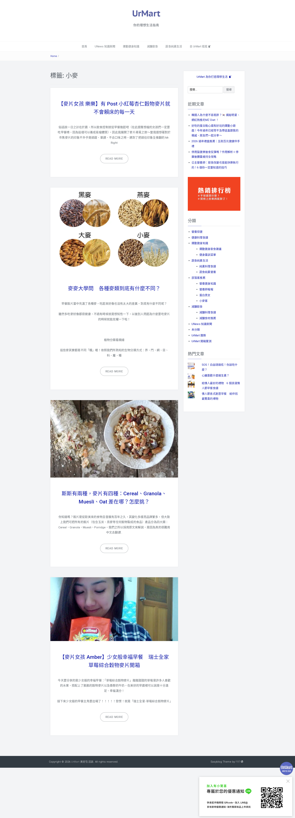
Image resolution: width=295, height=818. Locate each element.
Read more (114, 158)
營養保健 (197, 231)
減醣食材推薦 (207, 318)
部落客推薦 (198, 277)
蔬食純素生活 (173, 46)
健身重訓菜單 (207, 254)
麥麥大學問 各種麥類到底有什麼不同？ (114, 288)
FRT (238, 761)
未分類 (196, 329)
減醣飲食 (152, 46)
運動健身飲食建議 (210, 249)
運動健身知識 (131, 46)
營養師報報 (206, 289)
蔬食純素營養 (207, 272)
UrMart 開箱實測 (202, 341)
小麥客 (203, 300)
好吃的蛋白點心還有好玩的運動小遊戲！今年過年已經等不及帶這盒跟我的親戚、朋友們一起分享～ (215, 130)
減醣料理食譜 (207, 312)
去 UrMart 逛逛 (199, 46)
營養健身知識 (207, 283)
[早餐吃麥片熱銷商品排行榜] (214, 193)
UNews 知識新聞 (105, 46)
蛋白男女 (204, 295)
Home (54, 56)
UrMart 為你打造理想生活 (212, 76)
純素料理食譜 (207, 266)
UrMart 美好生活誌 (82, 761)
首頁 (84, 46)
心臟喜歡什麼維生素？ (215, 375)
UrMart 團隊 (199, 335)
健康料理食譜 (200, 237)
